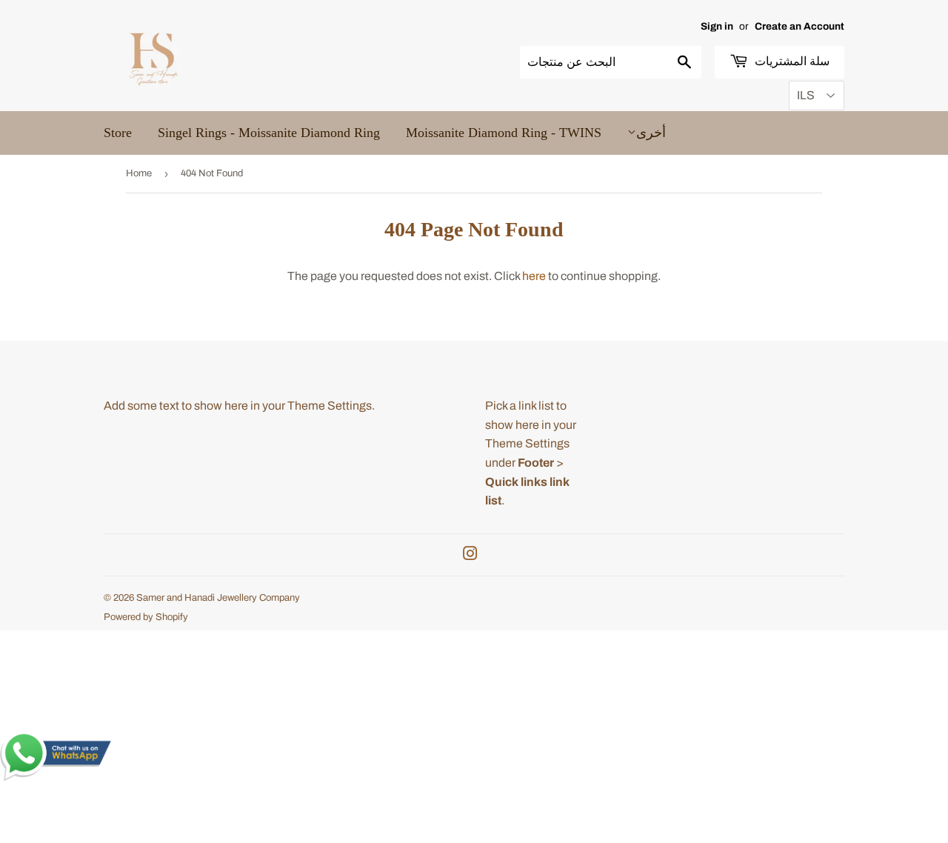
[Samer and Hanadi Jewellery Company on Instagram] (470, 555)
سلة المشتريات (791, 61)
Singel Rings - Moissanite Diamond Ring (269, 132)
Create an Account (799, 26)
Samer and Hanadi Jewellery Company (218, 598)
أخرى (651, 132)
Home (139, 173)
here (534, 276)
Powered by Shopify (146, 617)
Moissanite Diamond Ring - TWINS (503, 132)
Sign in (717, 26)
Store (118, 132)
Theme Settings (329, 405)
